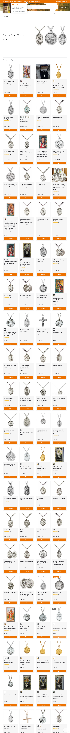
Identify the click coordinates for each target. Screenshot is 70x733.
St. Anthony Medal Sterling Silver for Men (25, 467)
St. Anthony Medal (41, 729)
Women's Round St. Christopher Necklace (42, 399)
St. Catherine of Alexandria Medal (41, 499)
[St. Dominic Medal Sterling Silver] (27, 320)
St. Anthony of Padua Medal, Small (9, 430)
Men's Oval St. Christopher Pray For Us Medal (26, 153)
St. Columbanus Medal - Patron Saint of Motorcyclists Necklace (26, 220)
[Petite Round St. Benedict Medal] (59, 389)
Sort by (5, 60)
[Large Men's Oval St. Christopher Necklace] (27, 389)
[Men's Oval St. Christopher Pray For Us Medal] (27, 141)
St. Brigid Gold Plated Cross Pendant (25, 727)
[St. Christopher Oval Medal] (10, 141)
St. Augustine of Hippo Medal (42, 220)
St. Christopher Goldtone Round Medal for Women (59, 661)
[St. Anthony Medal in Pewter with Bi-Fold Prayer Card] (59, 682)
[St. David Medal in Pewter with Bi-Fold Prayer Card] (27, 682)
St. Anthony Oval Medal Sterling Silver (42, 593)
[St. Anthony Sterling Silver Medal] (27, 420)
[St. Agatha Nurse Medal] (27, 286)
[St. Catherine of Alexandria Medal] (43, 488)
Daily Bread (5, 16)
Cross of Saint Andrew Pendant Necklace (42, 82)
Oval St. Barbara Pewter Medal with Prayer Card (10, 627)
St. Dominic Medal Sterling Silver (25, 330)
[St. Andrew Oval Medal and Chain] (10, 717)
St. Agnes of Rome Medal (59, 498)
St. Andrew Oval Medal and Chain (10, 727)
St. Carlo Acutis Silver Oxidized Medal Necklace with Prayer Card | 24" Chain (10, 262)
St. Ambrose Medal (8, 398)
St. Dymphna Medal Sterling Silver (41, 260)
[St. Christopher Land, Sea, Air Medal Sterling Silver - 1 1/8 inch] (10, 320)
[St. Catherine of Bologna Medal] (10, 355)
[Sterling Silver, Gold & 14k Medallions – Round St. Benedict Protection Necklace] (59, 174)
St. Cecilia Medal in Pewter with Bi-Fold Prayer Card (25, 264)
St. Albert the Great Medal (26, 561)
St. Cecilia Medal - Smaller (10, 695)
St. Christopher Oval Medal (9, 152)
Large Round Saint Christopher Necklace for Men (43, 562)
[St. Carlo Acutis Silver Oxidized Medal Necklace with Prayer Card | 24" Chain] (10, 250)
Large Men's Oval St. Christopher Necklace (25, 399)
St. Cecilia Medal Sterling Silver (26, 499)
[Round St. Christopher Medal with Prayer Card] (27, 71)
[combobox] (39, 7)
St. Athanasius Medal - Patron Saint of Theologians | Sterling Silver (25, 368)
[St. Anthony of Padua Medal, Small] (10, 420)
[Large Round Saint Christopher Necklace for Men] (43, 551)
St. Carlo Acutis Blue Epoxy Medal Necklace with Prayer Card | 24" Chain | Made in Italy (42, 154)
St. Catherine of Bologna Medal (10, 366)
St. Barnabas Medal (57, 365)
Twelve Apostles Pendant (10, 592)
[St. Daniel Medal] (10, 520)
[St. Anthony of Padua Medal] (59, 209)
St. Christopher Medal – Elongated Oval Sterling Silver (58, 431)
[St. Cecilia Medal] (43, 174)
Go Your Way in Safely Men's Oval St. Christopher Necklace (58, 562)
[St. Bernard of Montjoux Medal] (27, 174)
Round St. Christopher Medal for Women (9, 661)
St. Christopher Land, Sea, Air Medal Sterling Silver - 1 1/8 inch (10, 334)
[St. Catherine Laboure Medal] (27, 520)
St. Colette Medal (41, 365)
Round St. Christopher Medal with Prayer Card (26, 84)
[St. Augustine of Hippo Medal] (43, 209)
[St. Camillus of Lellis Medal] (43, 520)
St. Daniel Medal (8, 530)
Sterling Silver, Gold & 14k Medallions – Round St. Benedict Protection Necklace (59, 187)
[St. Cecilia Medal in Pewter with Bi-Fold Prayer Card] (27, 250)
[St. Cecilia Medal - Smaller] (10, 682)
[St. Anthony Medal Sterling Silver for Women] (59, 614)
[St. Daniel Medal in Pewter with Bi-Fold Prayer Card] (43, 682)
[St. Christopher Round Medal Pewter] (27, 614)
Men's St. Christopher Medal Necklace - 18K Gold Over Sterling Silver (59, 85)
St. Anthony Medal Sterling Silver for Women (59, 627)
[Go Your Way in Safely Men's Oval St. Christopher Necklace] (59, 551)
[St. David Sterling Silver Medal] (10, 488)
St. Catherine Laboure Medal (25, 530)
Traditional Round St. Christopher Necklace (9, 465)
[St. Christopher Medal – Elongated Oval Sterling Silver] (59, 420)
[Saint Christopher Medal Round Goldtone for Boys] (43, 648)
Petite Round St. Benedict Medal (59, 399)
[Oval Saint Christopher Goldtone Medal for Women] (43, 454)
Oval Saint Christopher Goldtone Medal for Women (42, 468)
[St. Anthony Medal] (43, 717)
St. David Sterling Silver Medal (10, 499)
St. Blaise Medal (8, 295)
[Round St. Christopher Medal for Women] (10, 648)
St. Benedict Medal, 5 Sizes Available (43, 118)
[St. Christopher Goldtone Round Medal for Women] (59, 648)
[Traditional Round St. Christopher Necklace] (10, 454)
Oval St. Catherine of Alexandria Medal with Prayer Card (58, 299)
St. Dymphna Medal (57, 117)
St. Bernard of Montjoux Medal (26, 185)
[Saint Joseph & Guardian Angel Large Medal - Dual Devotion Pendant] (27, 583)
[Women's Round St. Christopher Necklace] (43, 389)
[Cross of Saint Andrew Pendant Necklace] (43, 71)
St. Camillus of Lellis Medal (41, 530)
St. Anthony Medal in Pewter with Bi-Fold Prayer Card (58, 696)
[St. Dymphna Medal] (59, 107)
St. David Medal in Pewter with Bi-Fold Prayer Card (26, 695)
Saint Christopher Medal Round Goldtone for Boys (43, 661)
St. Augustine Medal (57, 332)
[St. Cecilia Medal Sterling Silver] (27, 488)
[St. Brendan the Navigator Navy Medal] (59, 250)
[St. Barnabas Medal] (59, 355)
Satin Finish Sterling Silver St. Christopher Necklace (10, 185)
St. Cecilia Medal (41, 184)
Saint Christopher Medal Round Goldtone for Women (26, 662)
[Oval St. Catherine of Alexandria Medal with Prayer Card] (59, 286)
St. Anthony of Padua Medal (58, 220)
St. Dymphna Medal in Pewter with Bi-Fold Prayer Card (58, 468)
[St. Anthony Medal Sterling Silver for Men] (27, 454)
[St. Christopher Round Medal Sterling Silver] (59, 141)
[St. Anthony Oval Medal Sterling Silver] (43, 583)
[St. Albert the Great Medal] (27, 551)
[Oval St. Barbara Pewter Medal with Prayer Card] (10, 614)
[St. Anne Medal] (59, 717)
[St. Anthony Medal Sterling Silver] (10, 107)
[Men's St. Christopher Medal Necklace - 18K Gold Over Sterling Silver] (59, 71)
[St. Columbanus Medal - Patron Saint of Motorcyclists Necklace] (27, 209)
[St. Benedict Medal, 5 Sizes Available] (43, 107)
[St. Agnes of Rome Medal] (59, 488)
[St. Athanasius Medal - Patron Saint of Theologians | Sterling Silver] (27, 355)
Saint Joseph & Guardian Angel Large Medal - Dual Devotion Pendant (26, 594)
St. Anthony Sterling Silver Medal (26, 433)
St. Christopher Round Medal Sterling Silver (58, 152)
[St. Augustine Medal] (59, 320)
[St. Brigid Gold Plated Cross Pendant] (27, 717)
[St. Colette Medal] (43, 355)
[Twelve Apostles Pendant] (10, 583)
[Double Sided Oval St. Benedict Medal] (10, 551)
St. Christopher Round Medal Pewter (25, 627)
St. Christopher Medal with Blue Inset (25, 120)
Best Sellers (14, 13)
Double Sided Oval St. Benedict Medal (9, 562)
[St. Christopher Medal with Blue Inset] (27, 107)
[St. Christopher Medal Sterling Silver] (10, 71)
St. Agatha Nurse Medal (26, 295)
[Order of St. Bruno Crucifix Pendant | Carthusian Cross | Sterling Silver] (43, 320)
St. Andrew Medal (57, 592)
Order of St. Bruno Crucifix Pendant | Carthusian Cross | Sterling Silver (43, 332)
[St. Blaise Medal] (10, 286)
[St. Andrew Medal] (59, 583)
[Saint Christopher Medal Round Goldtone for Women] (27, 648)
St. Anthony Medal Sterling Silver (8, 118)
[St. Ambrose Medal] (10, 389)
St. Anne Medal (56, 726)
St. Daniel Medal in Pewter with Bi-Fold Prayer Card (43, 695)
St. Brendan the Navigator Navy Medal (59, 260)
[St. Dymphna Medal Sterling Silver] (43, 250)
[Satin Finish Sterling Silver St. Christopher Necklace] (10, 174)
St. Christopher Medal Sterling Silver (9, 82)
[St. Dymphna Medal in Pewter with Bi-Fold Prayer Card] (59, 454)
